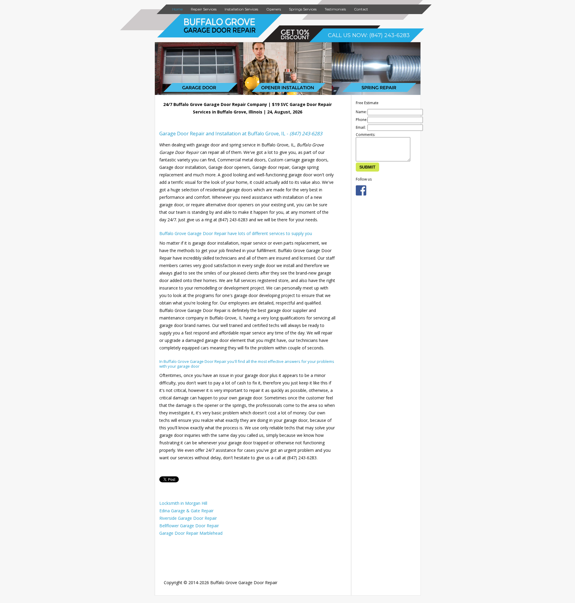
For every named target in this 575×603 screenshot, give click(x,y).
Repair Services (204, 9)
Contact (361, 9)
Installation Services (241, 9)
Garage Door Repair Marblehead (191, 533)
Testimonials (335, 9)
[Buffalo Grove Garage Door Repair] (219, 31)
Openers (273, 9)
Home (177, 9)
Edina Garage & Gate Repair (186, 510)
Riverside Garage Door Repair (188, 518)
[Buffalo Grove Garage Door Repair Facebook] (361, 194)
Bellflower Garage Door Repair (189, 525)
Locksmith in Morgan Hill (183, 503)
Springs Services (303, 9)
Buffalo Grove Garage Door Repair (243, 582)
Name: (361, 111)
